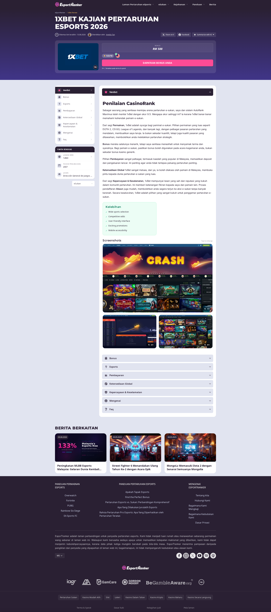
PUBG (70, 505)
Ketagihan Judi (154, 607)
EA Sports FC (70, 515)
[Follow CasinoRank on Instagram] (186, 555)
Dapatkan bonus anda (157, 62)
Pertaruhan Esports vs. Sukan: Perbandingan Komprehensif (137, 502)
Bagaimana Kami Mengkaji (198, 507)
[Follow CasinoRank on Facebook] (179, 555)
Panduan (197, 4)
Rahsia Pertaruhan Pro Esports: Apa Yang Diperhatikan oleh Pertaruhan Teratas (131, 514)
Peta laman (189, 607)
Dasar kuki (119, 607)
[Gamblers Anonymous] (86, 582)
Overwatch (70, 495)
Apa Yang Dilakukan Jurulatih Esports (137, 507)
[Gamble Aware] (169, 582)
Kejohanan (179, 4)
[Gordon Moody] (131, 582)
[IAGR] (71, 582)
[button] (157, 92)
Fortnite (70, 500)
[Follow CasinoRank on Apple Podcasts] (213, 555)
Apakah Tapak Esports (137, 492)
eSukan (162, 4)
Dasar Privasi (202, 522)
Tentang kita (202, 495)
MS (58, 555)
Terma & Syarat (84, 607)
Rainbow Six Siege (70, 510)
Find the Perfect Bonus (137, 497)
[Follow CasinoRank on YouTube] (199, 555)
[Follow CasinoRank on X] (193, 555)
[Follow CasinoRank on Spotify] (206, 555)
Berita (212, 4)
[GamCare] (106, 582)
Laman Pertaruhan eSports (136, 4)
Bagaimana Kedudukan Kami (201, 516)
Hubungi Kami (202, 500)
